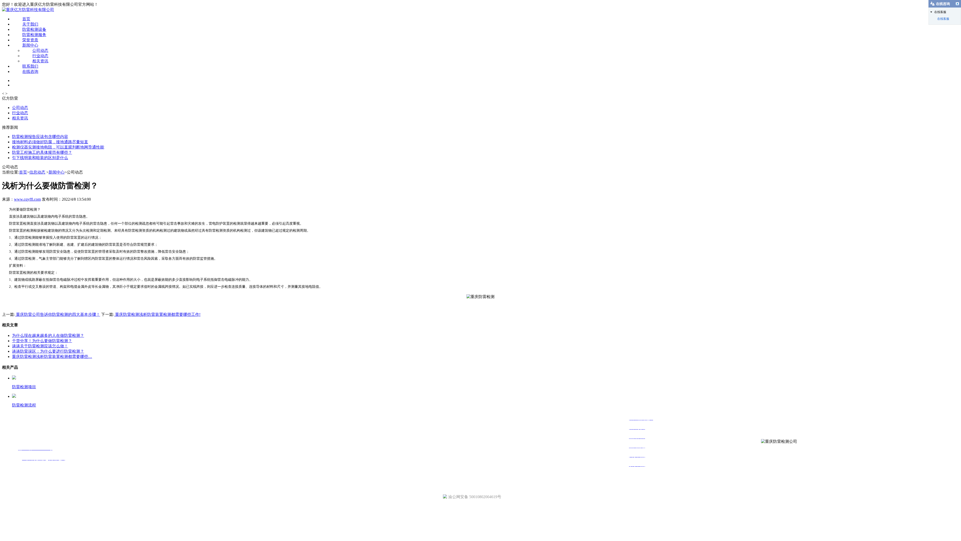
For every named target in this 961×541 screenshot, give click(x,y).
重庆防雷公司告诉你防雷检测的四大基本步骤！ (57, 314)
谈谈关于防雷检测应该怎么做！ (40, 346)
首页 (26, 19)
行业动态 (40, 56)
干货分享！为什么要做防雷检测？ (42, 341)
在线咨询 (30, 71)
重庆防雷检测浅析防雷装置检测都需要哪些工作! (157, 314)
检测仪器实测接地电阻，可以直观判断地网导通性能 (58, 147)
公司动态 (40, 50)
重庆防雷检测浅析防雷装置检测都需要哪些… (52, 356)
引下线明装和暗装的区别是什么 (40, 158)
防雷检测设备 (34, 29)
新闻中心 (30, 45)
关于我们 (30, 24)
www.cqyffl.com (27, 199)
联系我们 (30, 66)
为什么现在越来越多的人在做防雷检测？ (48, 335)
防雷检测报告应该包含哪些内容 (40, 136)
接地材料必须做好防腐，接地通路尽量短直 (50, 142)
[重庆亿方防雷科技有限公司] (28, 10)
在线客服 (943, 19)
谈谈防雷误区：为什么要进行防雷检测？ (48, 351)
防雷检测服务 (34, 35)
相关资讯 (40, 61)
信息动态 (37, 172)
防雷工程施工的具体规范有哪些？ (42, 152)
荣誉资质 (30, 40)
